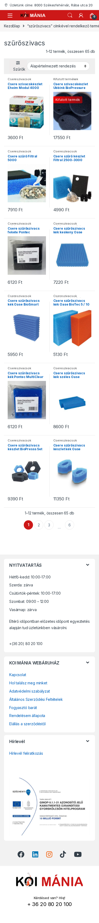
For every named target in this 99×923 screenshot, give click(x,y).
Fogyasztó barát (23, 707)
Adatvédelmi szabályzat (29, 691)
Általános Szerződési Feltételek (36, 699)
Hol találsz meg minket (28, 683)
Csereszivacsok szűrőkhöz (19, 80)
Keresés (70, 15)
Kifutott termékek (65, 79)
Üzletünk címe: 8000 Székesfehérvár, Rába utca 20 (51, 5)
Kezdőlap (12, 26)
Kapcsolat (17, 674)
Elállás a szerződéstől (27, 724)
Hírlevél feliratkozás (26, 753)
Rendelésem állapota (27, 715)
